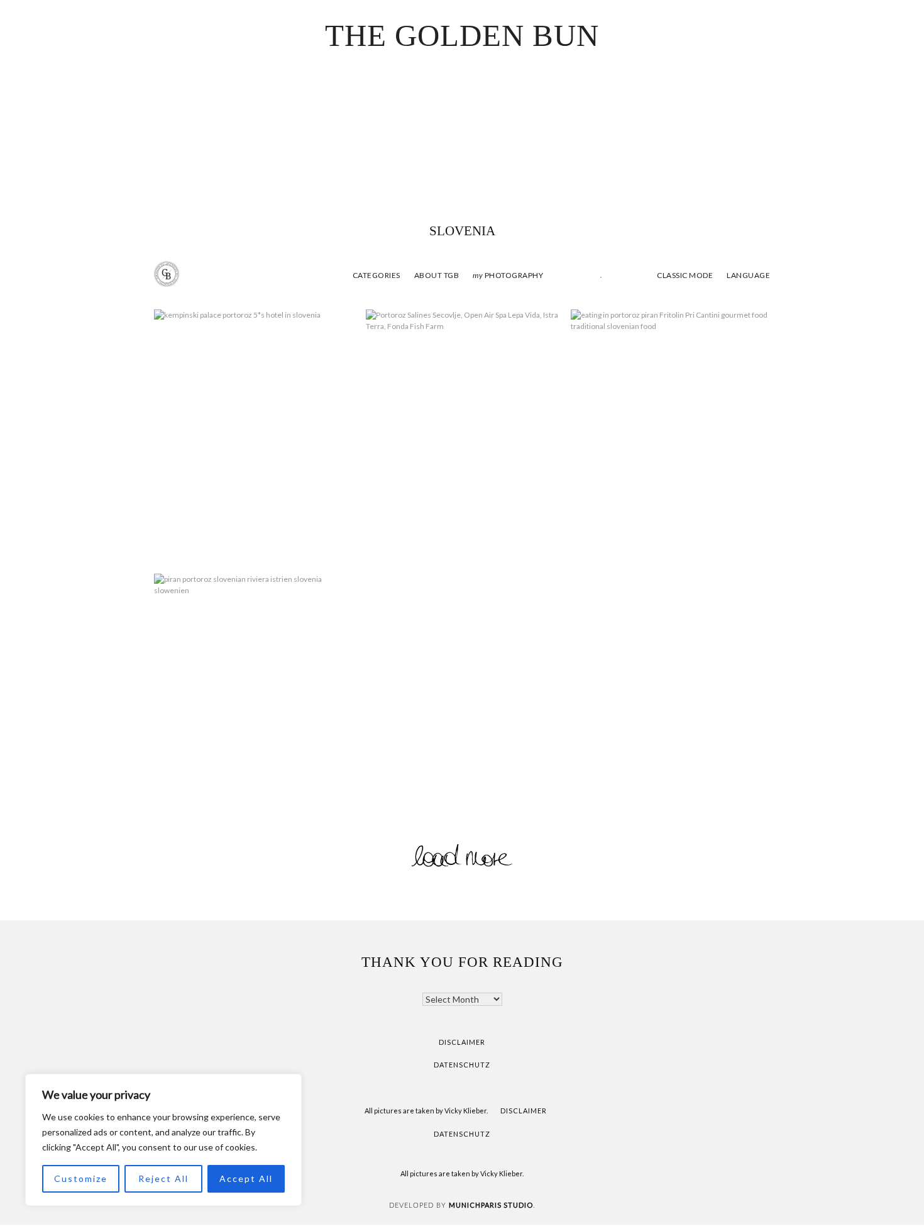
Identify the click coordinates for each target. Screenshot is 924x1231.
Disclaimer (462, 1042)
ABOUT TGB (436, 275)
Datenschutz (462, 1065)
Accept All (246, 1178)
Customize (80, 1178)
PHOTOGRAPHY (508, 275)
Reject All (163, 1178)
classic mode (684, 275)
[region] (163, 1140)
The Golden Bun (462, 35)
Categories (376, 275)
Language (748, 275)
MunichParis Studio (491, 1205)
